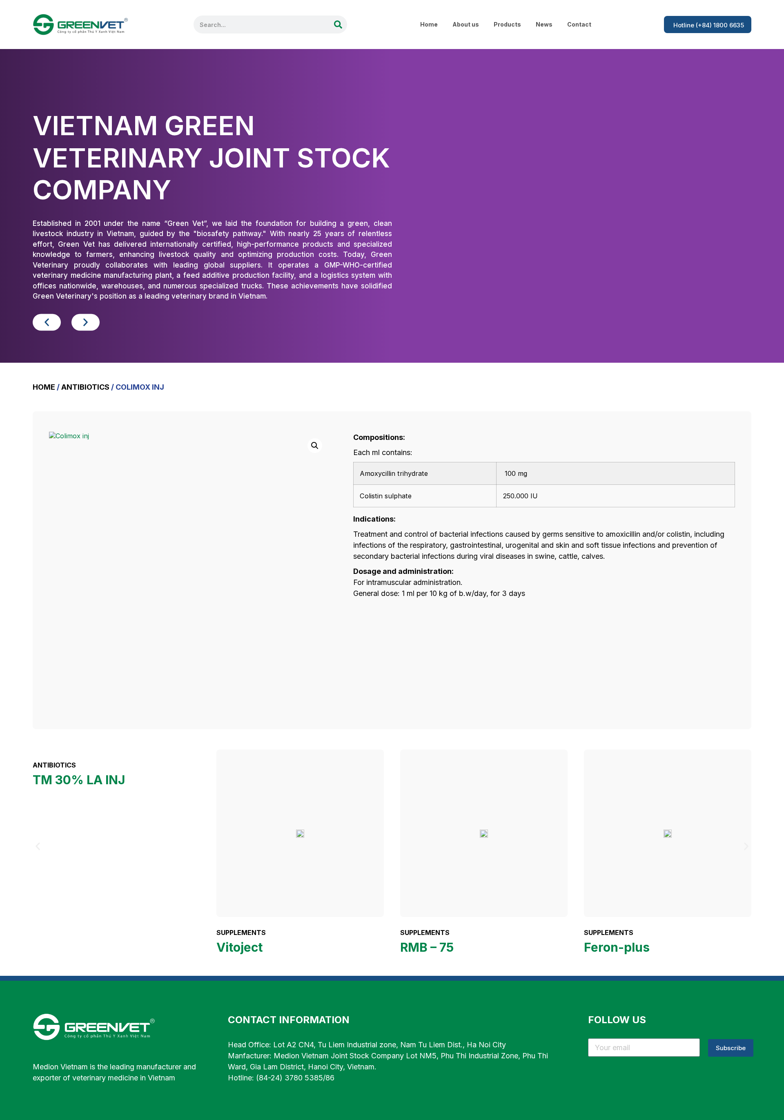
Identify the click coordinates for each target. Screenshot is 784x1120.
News (544, 24)
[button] (47, 322)
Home (429, 24)
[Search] (338, 24)
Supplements (241, 932)
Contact (579, 24)
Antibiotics (85, 387)
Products (507, 24)
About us (465, 24)
